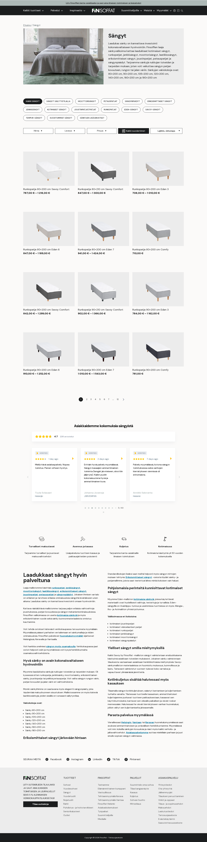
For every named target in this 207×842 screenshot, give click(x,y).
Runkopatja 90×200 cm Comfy (150, 370)
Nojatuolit (68, 800)
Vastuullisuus (104, 792)
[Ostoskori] (178, 10)
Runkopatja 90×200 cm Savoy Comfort (46, 309)
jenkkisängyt (73, 587)
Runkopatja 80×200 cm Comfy (150, 249)
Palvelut (56, 10)
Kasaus (133, 792)
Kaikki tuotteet (32, 10)
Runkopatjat (110, 109)
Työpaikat (103, 811)
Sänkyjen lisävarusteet (92, 118)
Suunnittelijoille (130, 10)
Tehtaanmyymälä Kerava (110, 796)
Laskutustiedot (166, 811)
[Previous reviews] (27, 477)
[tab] (85, 508)
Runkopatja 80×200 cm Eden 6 (41, 249)
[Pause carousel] (103, 512)
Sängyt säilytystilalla (58, 101)
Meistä (148, 10)
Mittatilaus (135, 803)
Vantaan (137, 722)
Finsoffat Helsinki (106, 803)
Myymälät (163, 10)
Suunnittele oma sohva (142, 784)
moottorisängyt (32, 591)
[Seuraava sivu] (123, 399)
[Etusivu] (103, 10)
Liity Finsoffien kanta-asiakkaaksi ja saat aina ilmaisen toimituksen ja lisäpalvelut (103, 3)
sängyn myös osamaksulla (60, 646)
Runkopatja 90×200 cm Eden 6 (41, 370)
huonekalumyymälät (71, 635)
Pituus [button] (100, 130)
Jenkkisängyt (33, 109)
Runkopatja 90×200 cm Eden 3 (150, 309)
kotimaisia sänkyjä (67, 615)
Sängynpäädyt (132, 101)
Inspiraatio (76, 10)
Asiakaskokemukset (108, 807)
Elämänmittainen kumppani (111, 788)
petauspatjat (46, 594)
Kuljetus (134, 796)
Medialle (102, 819)
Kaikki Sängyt (33, 101)
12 (118, 399)
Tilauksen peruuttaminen (171, 796)
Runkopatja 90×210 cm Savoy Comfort (100, 309)
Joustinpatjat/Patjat (85, 109)
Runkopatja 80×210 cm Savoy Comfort (100, 189)
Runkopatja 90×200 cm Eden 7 (96, 370)
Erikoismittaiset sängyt (159, 101)
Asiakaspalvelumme (137, 732)
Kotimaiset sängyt (56, 109)
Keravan (149, 722)
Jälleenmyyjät (165, 792)
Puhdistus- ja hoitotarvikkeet (78, 807)
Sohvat (67, 784)
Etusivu (27, 25)
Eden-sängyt (131, 109)
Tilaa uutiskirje (40, 804)
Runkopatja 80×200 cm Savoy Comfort (46, 189)
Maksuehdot (164, 807)
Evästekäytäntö (166, 819)
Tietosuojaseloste (167, 815)
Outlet (66, 815)
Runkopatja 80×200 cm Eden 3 (150, 189)
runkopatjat (58, 587)
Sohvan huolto (137, 800)
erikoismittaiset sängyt (73, 591)
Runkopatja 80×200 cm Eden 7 (96, 249)
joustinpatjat (30, 594)
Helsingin (126, 722)
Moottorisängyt (87, 101)
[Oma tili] (174, 10)
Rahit (66, 803)
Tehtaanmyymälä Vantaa (111, 800)
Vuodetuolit (69, 796)
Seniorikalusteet (71, 811)
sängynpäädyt (65, 594)
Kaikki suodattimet (135, 130)
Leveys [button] (68, 130)
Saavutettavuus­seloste (170, 822)
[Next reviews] (179, 477)
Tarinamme (103, 784)
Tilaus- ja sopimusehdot (170, 803)
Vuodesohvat (70, 788)
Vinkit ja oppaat (166, 800)
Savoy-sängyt (152, 109)
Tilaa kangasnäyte (139, 788)
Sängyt (67, 792)
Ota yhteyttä (165, 788)
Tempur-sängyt (34, 118)
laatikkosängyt (50, 591)
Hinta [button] (36, 130)
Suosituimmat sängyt (61, 118)
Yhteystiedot (165, 784)
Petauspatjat (110, 101)
